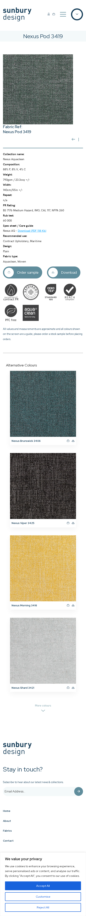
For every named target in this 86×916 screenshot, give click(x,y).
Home (6, 811)
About (7, 821)
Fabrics (7, 830)
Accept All (43, 886)
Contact (8, 840)
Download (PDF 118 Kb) (32, 230)
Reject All (43, 907)
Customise (43, 896)
